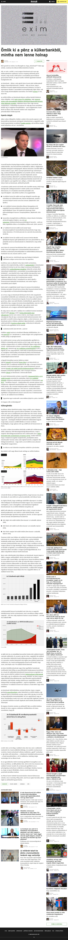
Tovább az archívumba (56, 924)
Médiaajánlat (48, 930)
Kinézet (53, 1)
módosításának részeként (18, 269)
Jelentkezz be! (63, 1)
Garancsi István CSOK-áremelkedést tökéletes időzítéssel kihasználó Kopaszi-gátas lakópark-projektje (22, 101)
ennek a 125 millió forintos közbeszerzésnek (20, 368)
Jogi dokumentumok (38, 930)
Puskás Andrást (26, 123)
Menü (4, 1)
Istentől (8, 362)
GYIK (6, 930)
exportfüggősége (12, 692)
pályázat (12, 313)
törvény (35, 91)
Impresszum (19, 930)
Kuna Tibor (22, 362)
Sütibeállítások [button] (59, 930)
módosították (29, 265)
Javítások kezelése (28, 930)
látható (8, 372)
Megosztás (39, 61)
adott (8, 332)
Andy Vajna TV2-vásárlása (22, 99)
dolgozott (6, 334)
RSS (53, 930)
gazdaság (6, 61)
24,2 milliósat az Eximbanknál (26, 348)
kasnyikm (6, 60)
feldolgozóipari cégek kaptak (34, 674)
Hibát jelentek (11, 930)
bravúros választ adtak (18, 323)
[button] (4, 784)
